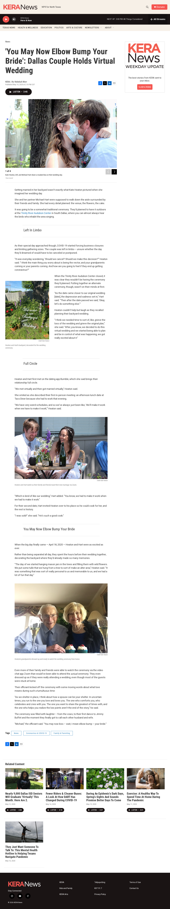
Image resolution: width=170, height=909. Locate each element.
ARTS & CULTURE (74, 28)
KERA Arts (64, 894)
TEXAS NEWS (9, 28)
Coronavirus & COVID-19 (36, 733)
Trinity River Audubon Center (36, 213)
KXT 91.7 (98, 888)
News (7, 41)
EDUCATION (46, 28)
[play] (6, 19)
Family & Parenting (62, 733)
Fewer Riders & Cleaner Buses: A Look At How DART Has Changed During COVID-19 (64, 797)
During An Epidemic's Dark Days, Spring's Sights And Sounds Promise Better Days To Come (105, 797)
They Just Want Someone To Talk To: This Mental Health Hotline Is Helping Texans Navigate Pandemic (22, 852)
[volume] (14, 19)
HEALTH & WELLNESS (28, 28)
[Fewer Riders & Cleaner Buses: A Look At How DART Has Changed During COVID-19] (65, 778)
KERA (62, 882)
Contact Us (134, 888)
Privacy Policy (100, 894)
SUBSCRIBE (145, 86)
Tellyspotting (99, 882)
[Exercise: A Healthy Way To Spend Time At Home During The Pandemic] (146, 778)
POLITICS (59, 28)
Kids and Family (66, 888)
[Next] (114, 171)
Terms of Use (135, 882)
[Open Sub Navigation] (101, 28)
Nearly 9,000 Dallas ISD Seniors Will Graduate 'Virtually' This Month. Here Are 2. (23, 797)
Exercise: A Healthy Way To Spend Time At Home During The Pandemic (143, 797)
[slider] (18, 19)
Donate (160, 7)
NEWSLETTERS (92, 28)
